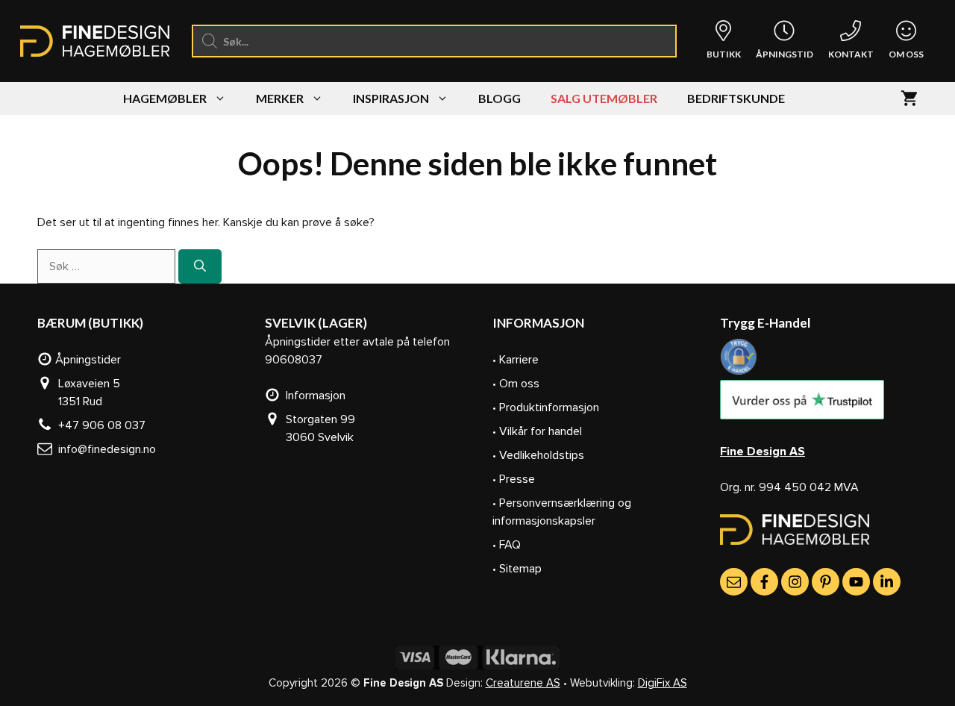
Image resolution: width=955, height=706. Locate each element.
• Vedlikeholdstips (538, 455)
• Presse (513, 479)
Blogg (499, 98)
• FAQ (506, 544)
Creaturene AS (523, 683)
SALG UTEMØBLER (604, 98)
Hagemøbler (165, 98)
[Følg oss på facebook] (764, 582)
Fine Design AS (762, 451)
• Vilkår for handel (537, 431)
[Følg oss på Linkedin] (887, 582)
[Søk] (200, 266)
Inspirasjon (391, 98)
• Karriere (515, 359)
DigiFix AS (662, 683)
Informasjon (312, 395)
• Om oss (515, 383)
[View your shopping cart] (909, 98)
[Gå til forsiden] (794, 541)
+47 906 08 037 (98, 425)
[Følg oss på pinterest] (825, 582)
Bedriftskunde (736, 98)
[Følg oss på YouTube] (856, 582)
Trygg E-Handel (765, 323)
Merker (280, 98)
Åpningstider (86, 359)
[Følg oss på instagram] (795, 582)
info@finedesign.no (104, 449)
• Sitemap (517, 568)
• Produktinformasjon (545, 407)
